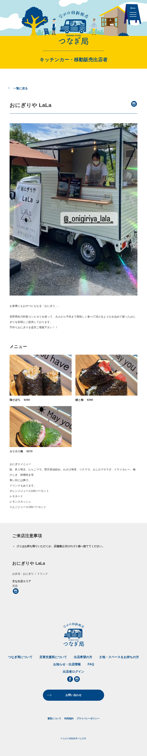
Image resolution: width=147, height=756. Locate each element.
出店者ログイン (73, 671)
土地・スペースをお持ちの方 (119, 657)
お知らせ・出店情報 (67, 664)
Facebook (70, 679)
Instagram (134, 104)
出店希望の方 (83, 657)
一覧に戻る (20, 88)
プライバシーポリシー (88, 718)
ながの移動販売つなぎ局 (73, 28)
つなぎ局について (20, 657)
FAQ (91, 664)
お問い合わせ (73, 695)
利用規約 (69, 718)
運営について (54, 718)
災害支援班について (53, 657)
